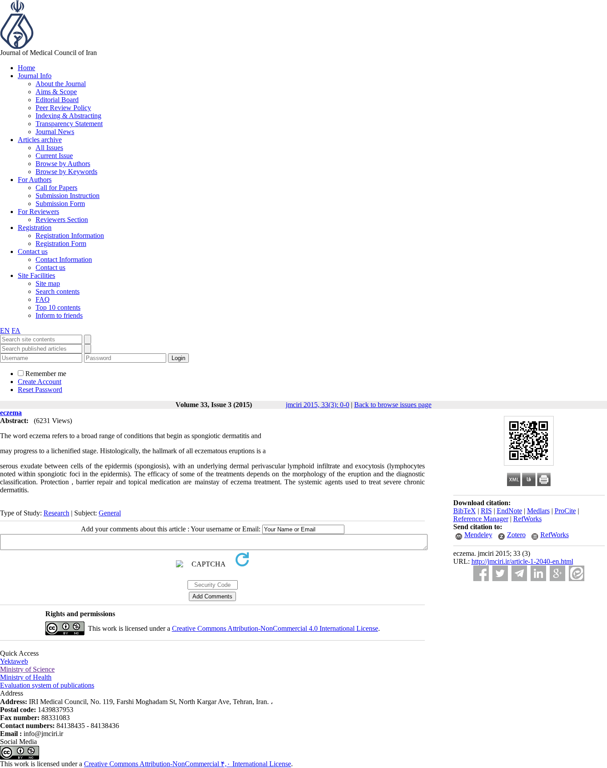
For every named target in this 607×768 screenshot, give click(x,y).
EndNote (509, 511)
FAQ (43, 299)
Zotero (516, 534)
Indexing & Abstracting (68, 115)
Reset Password (40, 389)
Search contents (58, 291)
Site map (48, 283)
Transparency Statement (69, 123)
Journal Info (35, 75)
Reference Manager (480, 519)
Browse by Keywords (66, 171)
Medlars (538, 511)
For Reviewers (38, 211)
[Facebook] (481, 573)
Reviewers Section (62, 219)
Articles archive (40, 139)
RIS (486, 511)
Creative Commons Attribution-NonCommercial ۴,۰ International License (187, 764)
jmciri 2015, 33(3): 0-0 (317, 404)
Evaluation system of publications (47, 685)
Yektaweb (14, 661)
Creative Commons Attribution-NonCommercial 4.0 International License (275, 628)
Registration (35, 227)
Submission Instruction (68, 195)
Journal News (55, 131)
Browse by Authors (63, 163)
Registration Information (70, 235)
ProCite (565, 511)
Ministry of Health (26, 677)
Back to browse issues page (392, 404)
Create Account (39, 381)
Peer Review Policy (63, 107)
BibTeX (464, 511)
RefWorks (527, 519)
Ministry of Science (27, 669)
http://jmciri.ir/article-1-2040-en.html (522, 561)
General (110, 513)
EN (5, 330)
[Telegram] (519, 573)
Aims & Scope (56, 91)
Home (26, 67)
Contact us (33, 251)
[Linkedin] (538, 573)
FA (16, 330)
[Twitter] (500, 573)
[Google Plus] (557, 573)
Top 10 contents (58, 307)
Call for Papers (56, 187)
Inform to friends (59, 315)
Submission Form (60, 203)
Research (56, 513)
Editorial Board (57, 99)
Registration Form (61, 243)
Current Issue (54, 155)
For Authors (35, 179)
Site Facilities (36, 275)
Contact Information (64, 259)
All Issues (49, 147)
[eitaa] (576, 573)
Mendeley (478, 534)
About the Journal (61, 83)
